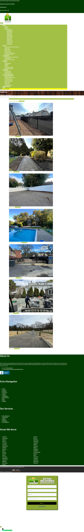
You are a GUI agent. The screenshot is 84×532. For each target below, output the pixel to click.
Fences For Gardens (9, 79)
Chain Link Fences (8, 51)
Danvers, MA (9, 42)
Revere (4, 455)
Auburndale (5, 438)
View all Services (6, 416)
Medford (4, 447)
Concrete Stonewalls (9, 68)
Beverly (35, 438)
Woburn (4, 464)
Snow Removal (6, 86)
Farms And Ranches (8, 81)
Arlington (4, 436)
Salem (34, 455)
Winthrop (35, 463)
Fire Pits (6, 65)
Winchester (5, 463)
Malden (35, 444)
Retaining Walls (8, 63)
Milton (3, 450)
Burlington (35, 439)
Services (4, 390)
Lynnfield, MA (9, 30)
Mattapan (35, 446)
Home (4, 25)
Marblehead (5, 446)
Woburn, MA (9, 40)
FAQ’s (3, 400)
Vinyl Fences (7, 48)
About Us (6, 26)
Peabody (4, 453)
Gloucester (36, 441)
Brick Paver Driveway (9, 67)
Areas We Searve (8, 29)
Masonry (5, 60)
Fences (4, 45)
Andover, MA (9, 44)
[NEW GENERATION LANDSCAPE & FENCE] (7, 22)
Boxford (4, 439)
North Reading (36, 452)
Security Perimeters (9, 76)
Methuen (4, 449)
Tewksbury (4, 459)
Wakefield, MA (10, 31)
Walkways (7, 64)
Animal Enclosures (8, 78)
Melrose (35, 447)
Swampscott (5, 458)
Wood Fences (7, 50)
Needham (35, 450)
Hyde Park (4, 443)
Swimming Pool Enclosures (10, 77)
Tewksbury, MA (10, 41)
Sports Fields (7, 82)
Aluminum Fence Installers (10, 53)
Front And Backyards (8, 74)
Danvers (4, 441)
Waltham (4, 461)
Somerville (4, 456)
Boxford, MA (9, 32)
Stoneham (35, 456)
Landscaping (6, 55)
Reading (35, 453)
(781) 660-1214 (9, 368)
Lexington (35, 443)
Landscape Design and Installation (11, 57)
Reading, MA (9, 34)
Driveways (5, 69)
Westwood (35, 461)
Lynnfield (4, 444)
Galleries (6, 27)
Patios (6, 62)
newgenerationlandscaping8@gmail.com (14, 369)
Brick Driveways (8, 71)
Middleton (35, 449)
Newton (4, 452)
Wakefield (35, 459)
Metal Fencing (7, 49)
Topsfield (35, 458)
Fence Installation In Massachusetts (12, 46)
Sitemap (4, 401)
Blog (3, 398)
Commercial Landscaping (9, 59)
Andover (35, 436)
